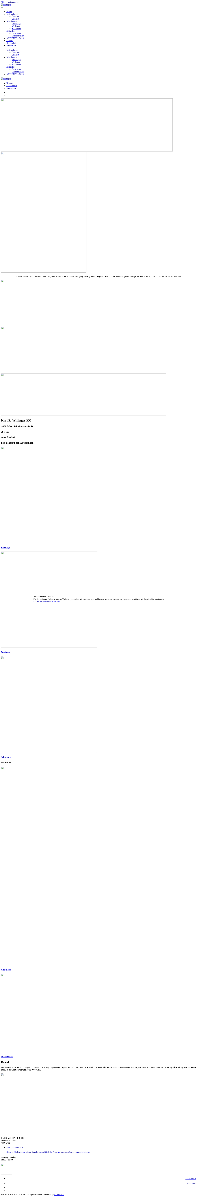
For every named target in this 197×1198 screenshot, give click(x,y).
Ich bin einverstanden (42, 601)
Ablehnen (56, 601)
